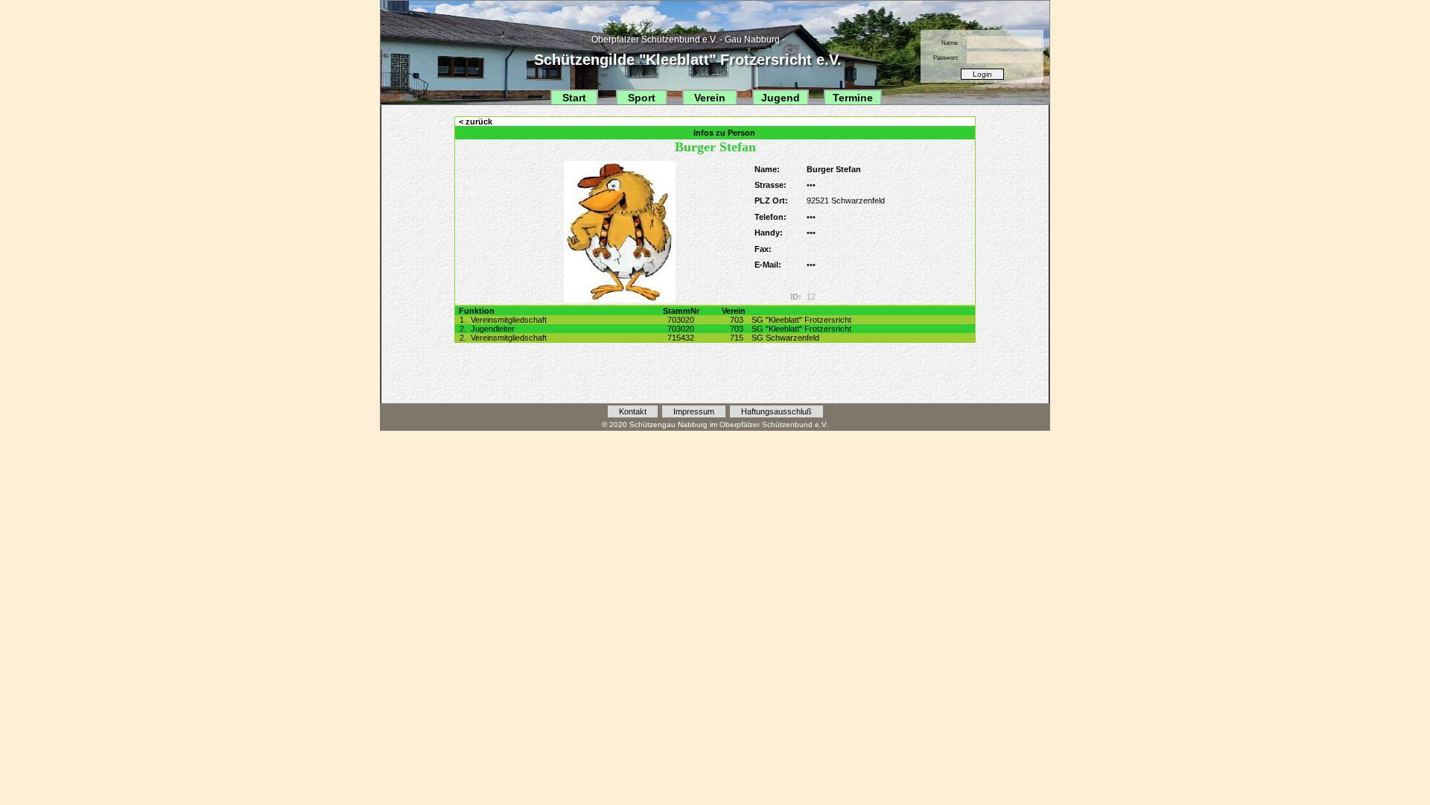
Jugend (780, 98)
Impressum (693, 411)
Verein (709, 98)
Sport (641, 98)
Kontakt (632, 411)
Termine (853, 98)
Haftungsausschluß (776, 411)
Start (574, 98)
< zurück (475, 121)
